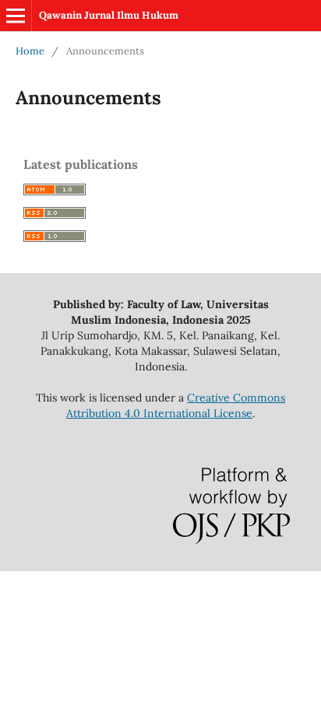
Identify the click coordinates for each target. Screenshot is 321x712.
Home (30, 51)
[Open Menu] (15, 15)
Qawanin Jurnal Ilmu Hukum (108, 15)
